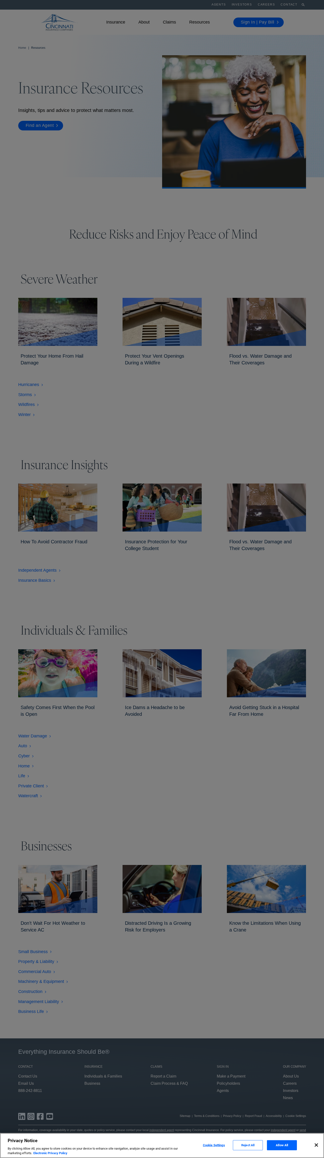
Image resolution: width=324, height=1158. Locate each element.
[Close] (316, 1145)
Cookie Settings (214, 1145)
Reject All (247, 1145)
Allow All (282, 1145)
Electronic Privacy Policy (50, 1153)
